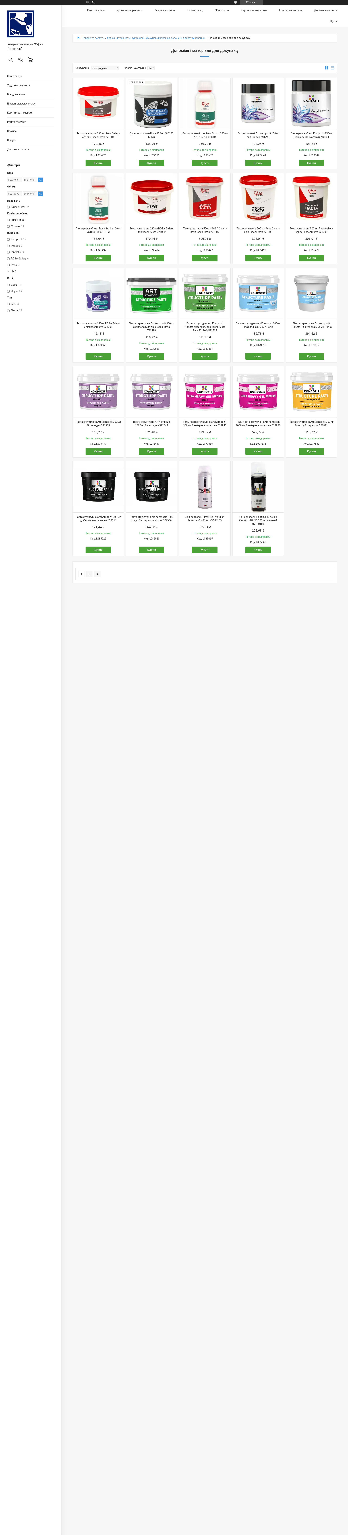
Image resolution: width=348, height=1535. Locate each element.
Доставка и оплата (325, 10)
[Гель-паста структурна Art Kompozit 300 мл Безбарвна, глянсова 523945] (204, 391)
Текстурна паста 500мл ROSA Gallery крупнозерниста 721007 (205, 230)
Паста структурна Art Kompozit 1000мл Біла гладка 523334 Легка (311, 325)
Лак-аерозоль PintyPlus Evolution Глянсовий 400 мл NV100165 (204, 518)
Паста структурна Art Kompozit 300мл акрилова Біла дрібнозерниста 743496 (151, 327)
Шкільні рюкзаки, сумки (21, 103)
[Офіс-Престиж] (30, 23)
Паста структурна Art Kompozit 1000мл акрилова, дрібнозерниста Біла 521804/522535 (204, 327)
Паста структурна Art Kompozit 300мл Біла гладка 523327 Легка (258, 325)
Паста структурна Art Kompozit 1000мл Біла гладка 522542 (151, 423)
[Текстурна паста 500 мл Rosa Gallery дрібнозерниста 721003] (258, 198)
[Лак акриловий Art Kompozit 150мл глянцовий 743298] (258, 103)
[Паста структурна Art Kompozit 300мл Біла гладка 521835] (98, 391)
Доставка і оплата (18, 149)
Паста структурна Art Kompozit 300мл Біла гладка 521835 (98, 423)
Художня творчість (18, 85)
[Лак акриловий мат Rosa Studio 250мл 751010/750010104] (204, 103)
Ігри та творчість (17, 121)
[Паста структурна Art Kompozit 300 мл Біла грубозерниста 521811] (311, 391)
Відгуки (11, 140)
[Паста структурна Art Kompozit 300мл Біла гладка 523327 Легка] (258, 293)
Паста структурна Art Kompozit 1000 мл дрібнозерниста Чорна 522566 (151, 518)
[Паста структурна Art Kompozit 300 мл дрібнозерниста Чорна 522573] (98, 486)
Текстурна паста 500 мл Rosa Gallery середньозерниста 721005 (311, 230)
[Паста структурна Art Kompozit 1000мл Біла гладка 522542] (151, 391)
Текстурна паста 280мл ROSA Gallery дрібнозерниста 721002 (151, 230)
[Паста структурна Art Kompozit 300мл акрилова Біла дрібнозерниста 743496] (151, 293)
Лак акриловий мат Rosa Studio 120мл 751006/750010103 (98, 230)
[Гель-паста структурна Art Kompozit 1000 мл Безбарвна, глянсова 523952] (258, 391)
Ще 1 (13, 271)
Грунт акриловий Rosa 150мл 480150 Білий (151, 135)
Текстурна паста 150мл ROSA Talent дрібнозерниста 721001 (98, 325)
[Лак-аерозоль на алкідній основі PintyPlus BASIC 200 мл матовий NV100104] (258, 486)
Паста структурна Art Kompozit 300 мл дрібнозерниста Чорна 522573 (98, 518)
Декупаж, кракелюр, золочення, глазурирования (175, 38)
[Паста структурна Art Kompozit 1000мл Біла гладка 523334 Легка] (311, 293)
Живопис (220, 10)
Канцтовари (14, 76)
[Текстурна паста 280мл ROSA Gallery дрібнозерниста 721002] (151, 198)
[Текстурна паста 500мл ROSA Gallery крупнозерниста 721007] (204, 198)
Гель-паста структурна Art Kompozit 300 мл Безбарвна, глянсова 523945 (204, 423)
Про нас (11, 131)
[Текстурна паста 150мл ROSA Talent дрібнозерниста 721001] (98, 293)
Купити (98, 163)
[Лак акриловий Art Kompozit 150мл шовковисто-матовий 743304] (311, 103)
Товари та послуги (93, 38)
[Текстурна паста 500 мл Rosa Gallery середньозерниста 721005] (311, 198)
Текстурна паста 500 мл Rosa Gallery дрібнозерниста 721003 (258, 230)
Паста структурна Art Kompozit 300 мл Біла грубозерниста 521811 (311, 423)
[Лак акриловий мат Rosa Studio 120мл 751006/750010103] (98, 198)
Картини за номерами (20, 112)
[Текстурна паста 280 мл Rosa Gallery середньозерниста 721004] (98, 103)
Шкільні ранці (195, 10)
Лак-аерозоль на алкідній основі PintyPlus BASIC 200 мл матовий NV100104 (258, 520)
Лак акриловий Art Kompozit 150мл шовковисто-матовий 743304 (311, 135)
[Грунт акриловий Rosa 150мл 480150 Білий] (151, 103)
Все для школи (16, 94)
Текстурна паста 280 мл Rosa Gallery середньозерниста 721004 (98, 135)
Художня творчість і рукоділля (125, 38)
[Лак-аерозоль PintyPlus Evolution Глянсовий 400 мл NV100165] (204, 486)
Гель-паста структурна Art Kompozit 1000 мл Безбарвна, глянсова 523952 (258, 423)
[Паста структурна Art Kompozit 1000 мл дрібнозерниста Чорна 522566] (151, 486)
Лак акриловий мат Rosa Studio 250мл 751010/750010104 (205, 135)
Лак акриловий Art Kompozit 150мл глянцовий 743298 (258, 135)
